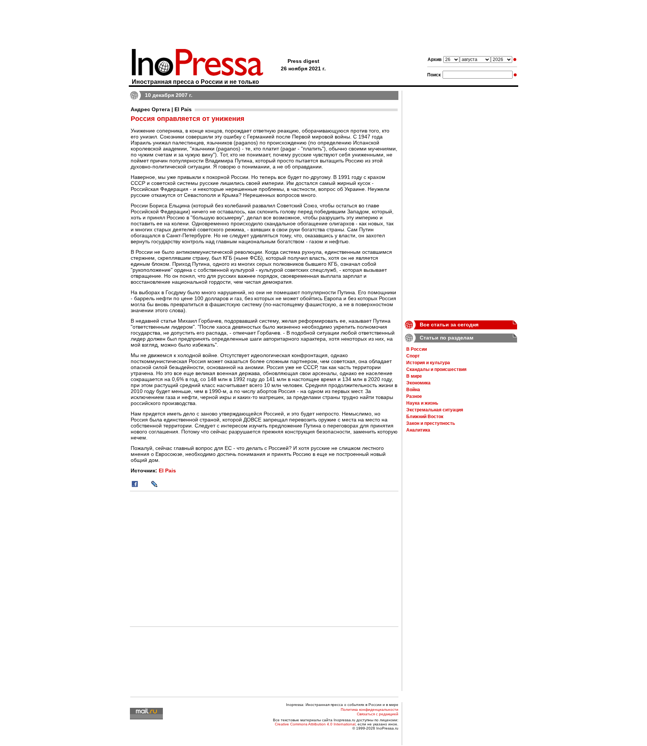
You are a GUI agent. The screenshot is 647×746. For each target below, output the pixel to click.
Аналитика (418, 430)
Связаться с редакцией (377, 714)
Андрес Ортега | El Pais (161, 109)
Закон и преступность (430, 423)
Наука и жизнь (422, 403)
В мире (414, 376)
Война (413, 389)
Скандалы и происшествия (436, 369)
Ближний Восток (424, 416)
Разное (414, 396)
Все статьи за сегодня (449, 325)
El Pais (167, 471)
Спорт (413, 356)
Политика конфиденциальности (369, 709)
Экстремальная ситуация (434, 409)
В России (416, 349)
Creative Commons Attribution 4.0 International (315, 724)
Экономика (418, 383)
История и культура (428, 362)
